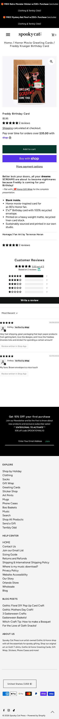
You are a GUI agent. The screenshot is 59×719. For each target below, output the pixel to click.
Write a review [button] (29, 300)
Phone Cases (10, 503)
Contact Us (9, 546)
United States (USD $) (20, 684)
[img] (6, 323)
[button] (10, 123)
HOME (6, 542)
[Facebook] (3, 710)
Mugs (5, 499)
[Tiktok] (13, 710)
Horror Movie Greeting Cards (34, 42)
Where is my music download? (20, 566)
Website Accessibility (15, 574)
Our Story (8, 578)
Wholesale (8, 586)
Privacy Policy (10, 570)
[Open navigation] (8, 34)
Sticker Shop (10, 491)
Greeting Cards (11, 487)
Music (6, 511)
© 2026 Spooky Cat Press (14, 715)
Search (6, 515)
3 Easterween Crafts (14, 613)
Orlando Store (10, 582)
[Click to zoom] (51, 61)
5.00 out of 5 (38, 266)
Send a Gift (9, 523)
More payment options (29, 166)
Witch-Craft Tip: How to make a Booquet (26, 621)
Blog (5, 590)
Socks (6, 479)
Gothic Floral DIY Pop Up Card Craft (23, 605)
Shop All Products (12, 519)
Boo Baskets (9, 507)
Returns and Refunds (14, 558)
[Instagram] (8, 710)
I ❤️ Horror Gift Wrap (22, 189)
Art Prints (7, 495)
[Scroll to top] (52, 712)
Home (8, 42)
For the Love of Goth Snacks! (19, 625)
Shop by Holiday (11, 471)
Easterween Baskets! (14, 617)
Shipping (7, 128)
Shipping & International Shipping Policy (25, 562)
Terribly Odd (9, 527)
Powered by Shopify (36, 715)
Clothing (7, 475)
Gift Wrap (8, 483)
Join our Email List (13, 550)
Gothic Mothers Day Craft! (17, 609)
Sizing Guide (9, 554)
